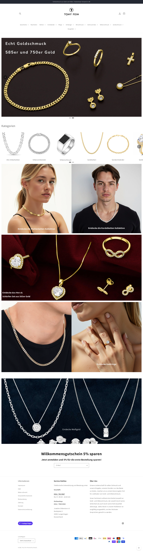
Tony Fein (24, 547)
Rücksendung (22, 499)
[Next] (138, 77)
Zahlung (20, 502)
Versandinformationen (25, 496)
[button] (20, 13)
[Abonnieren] (87, 465)
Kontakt (20, 506)
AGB (19, 489)
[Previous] (5, 77)
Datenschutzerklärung (25, 509)
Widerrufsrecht (22, 492)
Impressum (21, 485)
